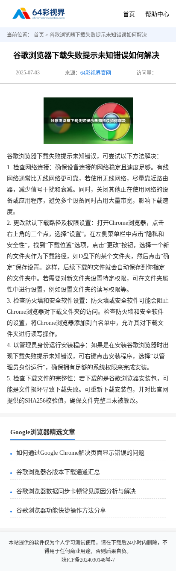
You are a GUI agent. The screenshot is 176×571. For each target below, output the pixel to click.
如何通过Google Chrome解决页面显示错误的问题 (80, 453)
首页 (129, 14)
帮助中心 (157, 14)
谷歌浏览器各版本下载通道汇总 (58, 472)
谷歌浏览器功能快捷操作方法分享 (61, 510)
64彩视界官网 (95, 73)
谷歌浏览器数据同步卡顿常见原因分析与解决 (76, 491)
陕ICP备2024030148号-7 (88, 560)
